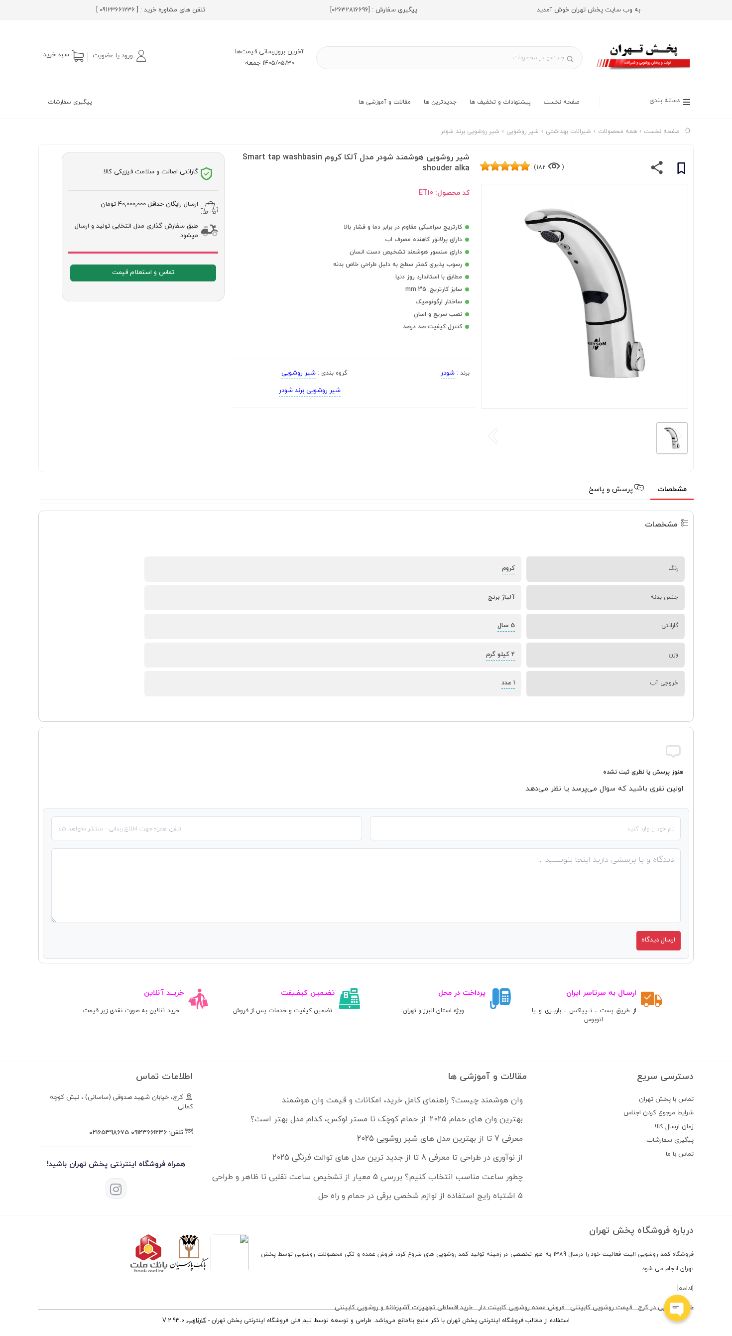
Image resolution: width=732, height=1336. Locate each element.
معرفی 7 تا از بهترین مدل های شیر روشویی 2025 (440, 1138)
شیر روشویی (298, 373)
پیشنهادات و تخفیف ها (500, 102)
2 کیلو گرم (500, 654)
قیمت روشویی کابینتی (601, 1307)
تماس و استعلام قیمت (143, 272)
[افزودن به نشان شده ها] (681, 170)
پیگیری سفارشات (70, 102)
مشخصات (672, 489)
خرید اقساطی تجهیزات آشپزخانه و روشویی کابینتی (404, 1307)
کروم (508, 568)
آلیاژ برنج (501, 597)
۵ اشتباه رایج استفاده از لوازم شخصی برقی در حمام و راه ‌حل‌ (420, 1196)
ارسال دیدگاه (658, 939)
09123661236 (149, 1132)
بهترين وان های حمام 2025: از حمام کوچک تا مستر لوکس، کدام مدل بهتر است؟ (386, 1119)
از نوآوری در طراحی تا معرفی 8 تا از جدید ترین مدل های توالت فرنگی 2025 (397, 1157)
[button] (119, 55)
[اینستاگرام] (116, 1188)
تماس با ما (680, 1154)
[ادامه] (685, 1288)
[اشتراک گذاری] (657, 170)
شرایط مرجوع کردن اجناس (658, 1112)
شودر (448, 373)
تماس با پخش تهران (666, 1099)
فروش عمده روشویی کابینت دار (521, 1307)
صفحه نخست (561, 102)
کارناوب (196, 1320)
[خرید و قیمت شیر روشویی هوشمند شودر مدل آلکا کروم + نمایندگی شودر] (644, 71)
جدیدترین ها (440, 102)
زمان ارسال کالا (674, 1126)
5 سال (506, 625)
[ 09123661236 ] (117, 9)
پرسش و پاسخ (612, 489)
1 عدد (508, 682)
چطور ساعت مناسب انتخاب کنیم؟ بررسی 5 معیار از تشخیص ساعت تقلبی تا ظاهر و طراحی (367, 1177)
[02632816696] (350, 9)
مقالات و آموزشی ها (385, 102)
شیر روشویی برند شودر (310, 390)
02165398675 (109, 1132)
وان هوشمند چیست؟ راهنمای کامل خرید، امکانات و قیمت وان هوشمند (402, 1100)
